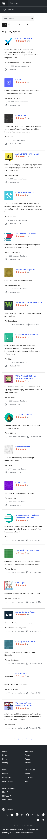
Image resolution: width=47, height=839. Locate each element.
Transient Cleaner (23, 414)
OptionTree (20, 115)
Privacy (5, 763)
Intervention (21, 673)
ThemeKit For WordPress (27, 550)
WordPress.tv (8, 781)
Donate (29, 777)
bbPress (6, 796)
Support (5, 773)
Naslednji (31, 739)
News (4, 755)
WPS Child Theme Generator (28, 302)
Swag (28, 781)
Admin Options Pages (25, 612)
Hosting (5, 759)
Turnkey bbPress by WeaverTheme (23, 704)
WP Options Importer (25, 269)
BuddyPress (8, 800)
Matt (5, 792)
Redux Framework (23, 38)
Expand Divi (20, 482)
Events (27, 773)
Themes (28, 755)
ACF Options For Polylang (27, 154)
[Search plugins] (32, 18)
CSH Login (20, 582)
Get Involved (30, 770)
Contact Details (22, 447)
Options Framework (24, 192)
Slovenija (10, 809)
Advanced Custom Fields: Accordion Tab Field (27, 516)
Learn (4, 770)
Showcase (29, 751)
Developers (6, 777)
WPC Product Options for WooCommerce (25, 377)
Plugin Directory (8, 10)
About (4, 751)
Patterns (28, 763)
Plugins (27, 759)
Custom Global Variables (26, 334)
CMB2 (18, 79)
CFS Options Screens (25, 641)
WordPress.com (9, 788)
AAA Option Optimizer (25, 234)
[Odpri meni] (43, 3)
